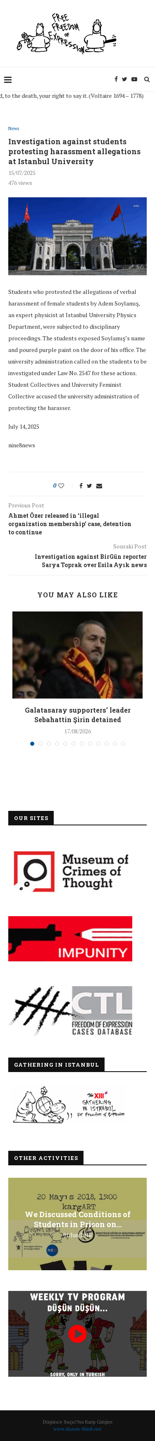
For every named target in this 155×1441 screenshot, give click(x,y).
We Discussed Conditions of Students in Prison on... (78, 1219)
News (13, 128)
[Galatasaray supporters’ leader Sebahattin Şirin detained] (77, 655)
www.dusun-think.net (77, 1429)
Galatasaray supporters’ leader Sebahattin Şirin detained (78, 714)
